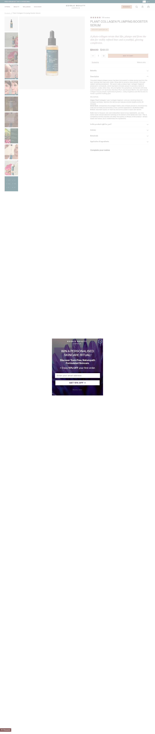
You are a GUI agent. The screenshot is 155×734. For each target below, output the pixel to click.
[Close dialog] (100, 341)
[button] (5, 730)
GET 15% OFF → (77, 383)
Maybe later (77, 390)
